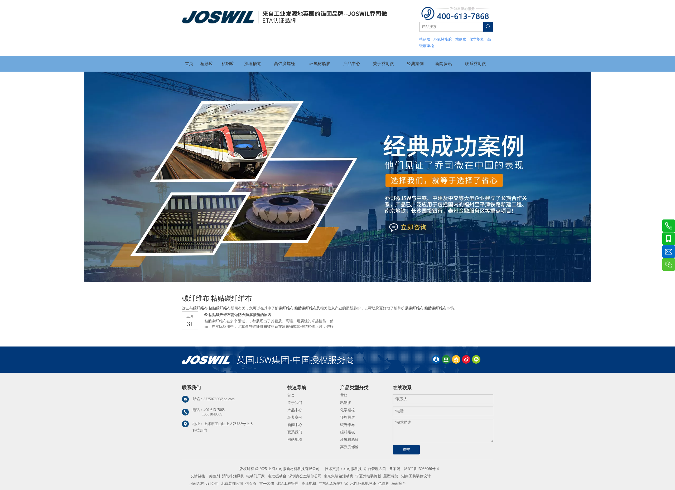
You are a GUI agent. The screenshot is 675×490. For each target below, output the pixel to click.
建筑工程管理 (287, 484)
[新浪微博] (466, 359)
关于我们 (294, 403)
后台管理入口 (375, 469)
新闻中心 (294, 425)
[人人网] (436, 359)
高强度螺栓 (349, 447)
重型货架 (390, 476)
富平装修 (266, 484)
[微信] (476, 359)
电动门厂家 (255, 476)
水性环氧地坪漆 (363, 484)
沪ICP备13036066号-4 (421, 469)
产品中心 (294, 410)
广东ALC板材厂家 (332, 484)
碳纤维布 (347, 425)
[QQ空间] (456, 359)
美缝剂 (214, 476)
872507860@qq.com (219, 399)
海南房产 (398, 484)
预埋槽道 (347, 417)
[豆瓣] (446, 359)
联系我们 (294, 432)
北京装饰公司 (232, 484)
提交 (406, 450)
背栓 (344, 395)
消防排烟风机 (233, 476)
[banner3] (337, 177)
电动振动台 (277, 476)
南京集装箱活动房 (338, 476)
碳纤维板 (347, 432)
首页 (291, 395)
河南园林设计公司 (204, 484)
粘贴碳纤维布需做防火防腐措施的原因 (240, 315)
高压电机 (309, 484)
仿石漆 (250, 484)
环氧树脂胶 (349, 440)
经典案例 (294, 417)
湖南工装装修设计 (416, 476)
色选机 (383, 484)
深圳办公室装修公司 (305, 476)
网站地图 (294, 440)
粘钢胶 (345, 403)
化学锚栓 (347, 410)
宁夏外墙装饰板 (368, 476)
